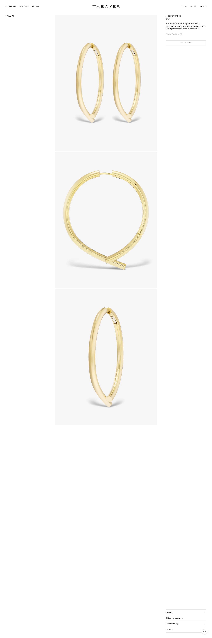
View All (10, 16)
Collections (11, 6)
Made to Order (172, 34)
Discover (35, 6)
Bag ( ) (202, 6)
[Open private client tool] (204, 630)
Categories (23, 6)
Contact (184, 6)
